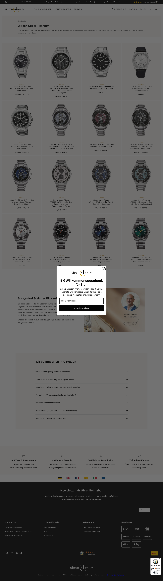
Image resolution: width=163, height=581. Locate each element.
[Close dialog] (104, 269)
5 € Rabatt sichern (81, 308)
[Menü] (159, 559)
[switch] (155, 572)
